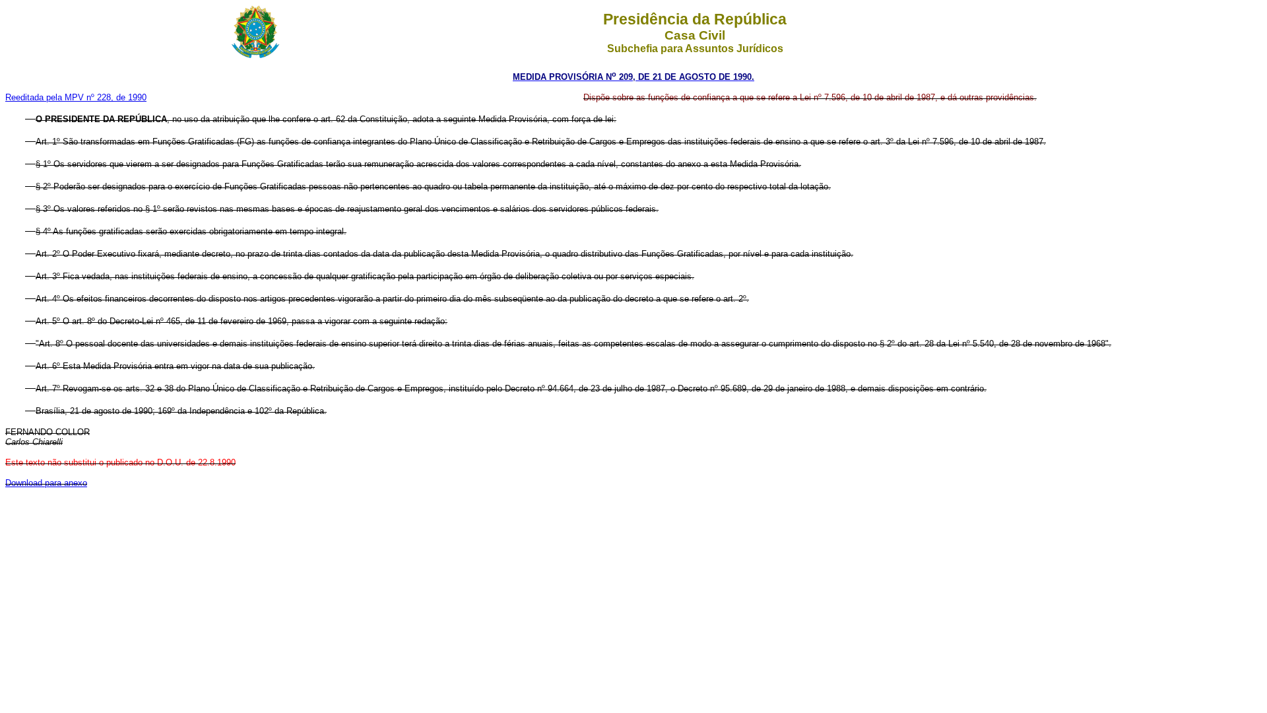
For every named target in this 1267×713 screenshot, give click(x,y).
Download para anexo (46, 483)
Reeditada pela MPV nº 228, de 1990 (75, 97)
